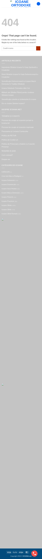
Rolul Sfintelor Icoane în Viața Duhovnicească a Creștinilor (20, 75)
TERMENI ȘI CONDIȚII (10, 116)
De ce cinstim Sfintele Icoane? (13, 103)
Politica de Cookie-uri (10, 140)
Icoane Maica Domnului (11, 193)
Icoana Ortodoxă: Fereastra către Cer (16, 88)
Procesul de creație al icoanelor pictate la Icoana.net (17, 121)
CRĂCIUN (6, 172)
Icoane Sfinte (7, 205)
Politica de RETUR (9, 136)
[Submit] (38, 48)
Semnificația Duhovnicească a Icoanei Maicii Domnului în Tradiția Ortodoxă (19, 82)
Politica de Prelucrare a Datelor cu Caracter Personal (18, 145)
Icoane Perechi (7, 197)
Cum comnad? (7, 155)
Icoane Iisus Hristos (9, 189)
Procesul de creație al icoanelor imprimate (18, 127)
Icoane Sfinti (6, 210)
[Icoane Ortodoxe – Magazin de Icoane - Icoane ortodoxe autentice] (21, 4)
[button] (3, 3)
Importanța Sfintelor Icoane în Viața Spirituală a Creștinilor (19, 68)
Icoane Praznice (8, 201)
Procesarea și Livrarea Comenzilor (15, 131)
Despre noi (6, 159)
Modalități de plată (9, 151)
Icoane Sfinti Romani (10, 214)
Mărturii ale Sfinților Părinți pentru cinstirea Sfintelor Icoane (18, 94)
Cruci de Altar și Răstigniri (11, 176)
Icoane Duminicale (9, 184)
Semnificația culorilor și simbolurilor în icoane (19, 99)
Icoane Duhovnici (8, 180)
